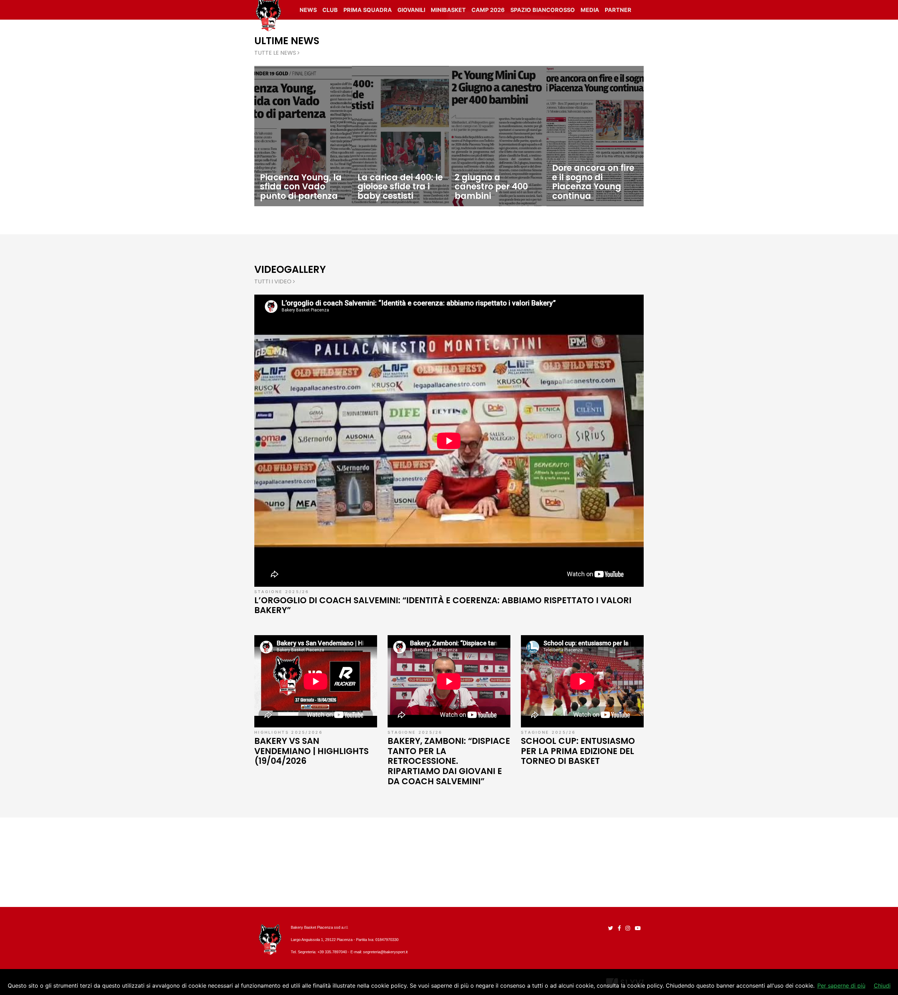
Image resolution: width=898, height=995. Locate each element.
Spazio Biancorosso (542, 9)
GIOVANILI (411, 9)
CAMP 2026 (488, 9)
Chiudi (882, 985)
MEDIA (590, 9)
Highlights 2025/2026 (288, 732)
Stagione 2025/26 (281, 591)
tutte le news (275, 53)
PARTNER (618, 9)
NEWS (308, 9)
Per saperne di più (841, 985)
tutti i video (273, 281)
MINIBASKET (448, 9)
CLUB (330, 9)
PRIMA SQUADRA (367, 9)
